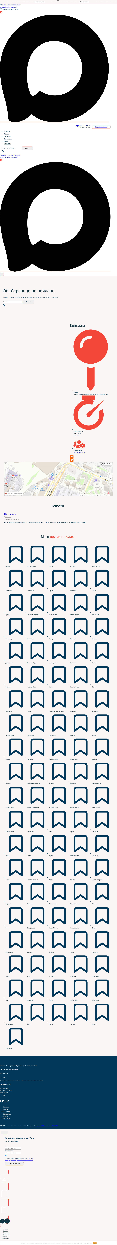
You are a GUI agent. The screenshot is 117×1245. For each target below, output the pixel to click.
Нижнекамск (9, 807)
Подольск (95, 856)
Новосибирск (9, 831)
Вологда (51, 639)
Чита (28, 1024)
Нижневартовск (97, 783)
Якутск (94, 1024)
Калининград (74, 687)
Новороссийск (96, 807)
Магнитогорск (53, 759)
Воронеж (73, 639)
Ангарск (72, 566)
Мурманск (95, 759)
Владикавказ (74, 615)
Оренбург (95, 831)
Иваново (73, 663)
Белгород (73, 590)
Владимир (95, 615)
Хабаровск (30, 1000)
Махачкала (74, 759)
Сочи (7, 928)
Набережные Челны (33, 783)
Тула (28, 976)
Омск (50, 831)
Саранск (8, 904)
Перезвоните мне (14, 1163)
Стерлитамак (74, 928)
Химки (51, 1000)
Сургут (94, 928)
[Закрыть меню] (0, 1225)
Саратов (30, 904)
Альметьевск (31, 566)
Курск (94, 735)
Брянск (7, 615)
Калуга (94, 687)
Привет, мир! (10, 514)
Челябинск (95, 1000)
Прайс (6, 141)
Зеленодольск (53, 663)
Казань (51, 687)
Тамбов (51, 952)
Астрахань (9, 590)
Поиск (27, 148)
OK (95, 1243)
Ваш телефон (9, 1150)
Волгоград (8, 639)
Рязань (51, 880)
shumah (8, 517)
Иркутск (8, 687)
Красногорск (9, 735)
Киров (29, 711)
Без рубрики (15, 519)
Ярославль (9, 1048)
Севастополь (53, 904)
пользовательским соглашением (25, 1160)
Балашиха (30, 590)
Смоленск (95, 904)
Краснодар (30, 735)
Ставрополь (31, 928)
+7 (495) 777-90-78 (79, 453)
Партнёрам (8, 139)
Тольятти (95, 952)
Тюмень (51, 976)
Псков (7, 880)
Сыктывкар (9, 952)
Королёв (73, 711)
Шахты (51, 1024)
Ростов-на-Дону (32, 880)
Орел (72, 831)
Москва (7, 566)
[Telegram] (1, 13)
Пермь (51, 856)
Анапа (51, 566)
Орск (7, 856)
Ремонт (6, 134)
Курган (72, 735)
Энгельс (73, 1024)
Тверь (72, 952)
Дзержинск (9, 663)
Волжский (30, 639)
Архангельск (96, 566)
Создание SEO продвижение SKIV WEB (46, 1126)
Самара (72, 880)
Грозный (94, 639)
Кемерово (8, 711)
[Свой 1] (54, 122)
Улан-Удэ (73, 976)
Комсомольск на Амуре (56, 711)
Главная (7, 131)
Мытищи (8, 783)
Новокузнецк (74, 807)
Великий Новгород (33, 615)
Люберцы (30, 759)
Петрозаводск (74, 856)
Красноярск (52, 735)
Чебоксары (74, 1000)
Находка (73, 783)
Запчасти (7, 136)
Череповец (9, 1024)
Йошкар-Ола (31, 687)
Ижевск (94, 663)
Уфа (6, 1000)
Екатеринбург (31, 663)
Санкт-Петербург (97, 880)
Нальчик (51, 783)
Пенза (29, 856)
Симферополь (75, 904)
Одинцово (30, 831)
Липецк (7, 759)
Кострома (95, 711)
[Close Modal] (4, 1132)
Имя (6, 1146)
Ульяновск (95, 976)
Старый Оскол (53, 928)
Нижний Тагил (53, 807)
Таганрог (30, 952)
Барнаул (51, 590)
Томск (7, 976)
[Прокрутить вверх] (2, 1221)
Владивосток (53, 615)
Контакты (7, 144)
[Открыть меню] (2, 274)
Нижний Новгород (33, 807)
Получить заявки (17, 1)
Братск (94, 590)
